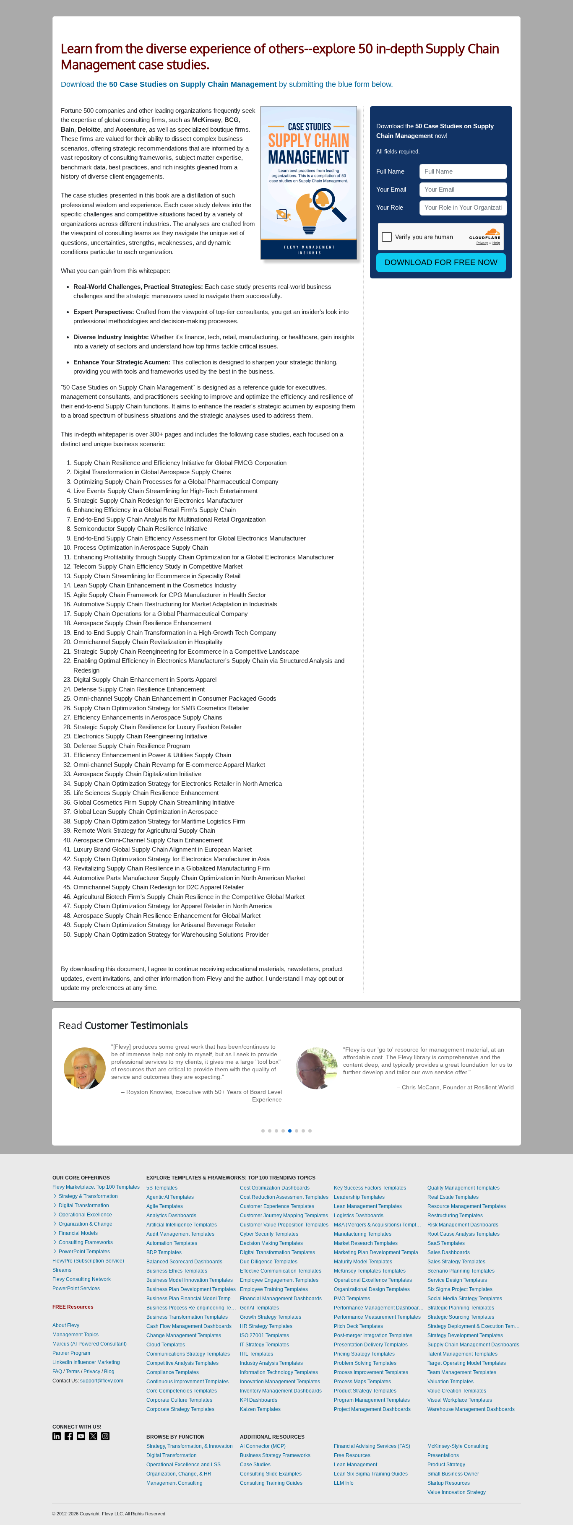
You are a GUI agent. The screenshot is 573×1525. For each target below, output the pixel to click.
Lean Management (355, 1465)
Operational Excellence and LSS (183, 1465)
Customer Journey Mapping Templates (284, 1215)
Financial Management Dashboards (281, 1299)
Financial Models (77, 1233)
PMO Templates (352, 1299)
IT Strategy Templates (264, 1345)
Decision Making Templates (271, 1243)
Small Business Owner (453, 1474)
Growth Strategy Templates (270, 1317)
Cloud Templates (165, 1345)
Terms (73, 1371)
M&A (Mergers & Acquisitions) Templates (379, 1225)
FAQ (57, 1371)
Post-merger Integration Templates (373, 1335)
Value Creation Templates (456, 1391)
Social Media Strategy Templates (464, 1299)
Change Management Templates (183, 1335)
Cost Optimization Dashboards (275, 1188)
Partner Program (71, 1353)
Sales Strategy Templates (456, 1262)
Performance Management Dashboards (379, 1308)
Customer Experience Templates (277, 1206)
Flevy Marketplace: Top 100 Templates (96, 1187)
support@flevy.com (101, 1381)
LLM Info (344, 1483)
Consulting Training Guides (271, 1483)
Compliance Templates (172, 1372)
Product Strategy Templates (365, 1391)
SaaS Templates (446, 1243)
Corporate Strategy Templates (180, 1409)
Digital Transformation (83, 1205)
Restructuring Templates (455, 1215)
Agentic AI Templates (170, 1197)
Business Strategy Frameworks (275, 1455)
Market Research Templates (366, 1243)
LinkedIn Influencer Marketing (86, 1362)
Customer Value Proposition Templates (284, 1225)
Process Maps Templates (362, 1382)
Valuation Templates (450, 1382)
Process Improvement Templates (371, 1372)
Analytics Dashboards (171, 1215)
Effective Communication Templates (280, 1271)
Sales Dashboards (448, 1252)
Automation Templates (171, 1243)
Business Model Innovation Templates (189, 1280)
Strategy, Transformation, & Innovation (189, 1446)
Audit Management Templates (180, 1234)
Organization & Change (84, 1224)
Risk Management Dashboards (462, 1225)
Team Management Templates (461, 1372)
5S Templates (161, 1188)
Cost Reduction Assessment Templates (284, 1197)
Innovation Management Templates (280, 1382)
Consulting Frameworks (85, 1242)
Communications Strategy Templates (188, 1354)
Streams (61, 1270)
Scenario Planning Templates (461, 1271)
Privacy (91, 1371)
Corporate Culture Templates (179, 1400)
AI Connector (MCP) (263, 1446)
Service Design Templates (457, 1280)
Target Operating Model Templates (466, 1363)
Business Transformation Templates (187, 1317)
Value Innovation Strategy (456, 1492)
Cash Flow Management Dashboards (189, 1326)
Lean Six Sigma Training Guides (371, 1474)
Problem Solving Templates (365, 1363)
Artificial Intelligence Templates (181, 1225)
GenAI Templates (259, 1308)
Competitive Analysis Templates (182, 1363)
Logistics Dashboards (358, 1215)
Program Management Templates (372, 1400)
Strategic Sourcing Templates (460, 1317)
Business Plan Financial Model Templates (191, 1299)
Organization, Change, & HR (178, 1474)
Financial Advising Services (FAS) (372, 1446)
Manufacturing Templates (362, 1234)
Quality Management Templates (463, 1188)
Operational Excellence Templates (373, 1280)
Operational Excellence (84, 1215)
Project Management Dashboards (372, 1409)
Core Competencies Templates (181, 1391)
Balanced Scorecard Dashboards (184, 1262)
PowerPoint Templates (83, 1252)
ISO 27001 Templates (264, 1335)
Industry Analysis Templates (271, 1363)
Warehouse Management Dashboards (471, 1409)
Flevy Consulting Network (81, 1279)
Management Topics (75, 1335)
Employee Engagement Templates (279, 1280)
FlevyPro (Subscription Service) (88, 1261)
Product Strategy (446, 1465)
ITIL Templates (256, 1354)
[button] (263, 1131)
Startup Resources (448, 1483)
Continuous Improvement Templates (187, 1382)
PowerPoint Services (76, 1288)
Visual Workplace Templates (459, 1400)
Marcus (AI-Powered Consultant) (89, 1344)
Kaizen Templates (260, 1409)
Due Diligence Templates (268, 1262)
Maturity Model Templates (363, 1262)
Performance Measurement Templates (377, 1317)
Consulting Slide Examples (271, 1474)
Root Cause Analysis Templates (463, 1234)
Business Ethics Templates (176, 1271)
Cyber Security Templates (269, 1234)
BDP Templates (164, 1252)
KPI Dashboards (258, 1400)
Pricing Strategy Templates (364, 1354)
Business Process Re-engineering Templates (191, 1308)
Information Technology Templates (279, 1372)
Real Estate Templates (453, 1197)
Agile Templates (164, 1206)
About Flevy (65, 1325)
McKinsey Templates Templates (370, 1271)
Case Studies (255, 1465)
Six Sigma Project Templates (459, 1289)
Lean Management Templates (368, 1206)
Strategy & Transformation (87, 1196)
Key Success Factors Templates (370, 1188)
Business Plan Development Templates (191, 1289)
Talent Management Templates (462, 1354)
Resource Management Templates (466, 1206)
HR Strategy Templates (266, 1326)
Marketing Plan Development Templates (379, 1252)
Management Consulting (174, 1483)
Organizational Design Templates (372, 1289)
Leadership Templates (359, 1197)
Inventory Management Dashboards (281, 1391)
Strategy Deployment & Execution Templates (474, 1326)
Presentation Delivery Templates (371, 1345)
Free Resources (352, 1455)
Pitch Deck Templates (358, 1326)
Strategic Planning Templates (460, 1308)
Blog (109, 1371)
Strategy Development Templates (465, 1335)
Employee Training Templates (274, 1289)
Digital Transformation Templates (277, 1252)
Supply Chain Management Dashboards (473, 1345)
